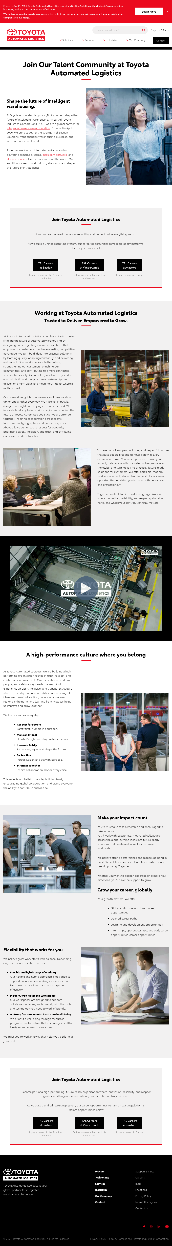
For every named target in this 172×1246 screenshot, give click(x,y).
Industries (101, 1189)
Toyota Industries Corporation (151, 1238)
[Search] (143, 30)
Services (100, 1183)
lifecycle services (17, 159)
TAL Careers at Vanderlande (89, 265)
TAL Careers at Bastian (45, 265)
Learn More (149, 11)
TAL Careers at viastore (129, 265)
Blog (138, 1183)
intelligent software (54, 154)
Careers (140, 1177)
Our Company (103, 1196)
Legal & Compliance (120, 1238)
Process (99, 1171)
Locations (141, 1189)
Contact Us (141, 1208)
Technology (102, 1177)
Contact (160, 40)
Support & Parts (160, 30)
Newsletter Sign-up (147, 1202)
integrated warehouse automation (28, 128)
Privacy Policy (143, 1196)
